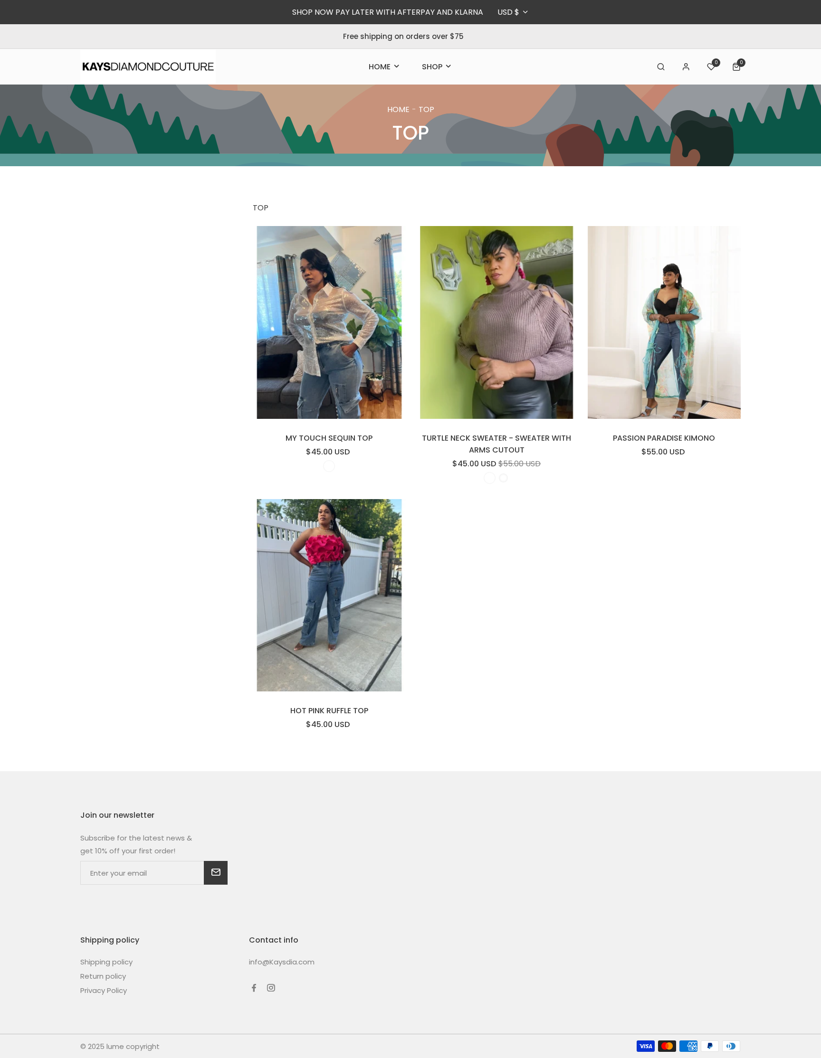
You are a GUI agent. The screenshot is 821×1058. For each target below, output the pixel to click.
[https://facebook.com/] (254, 987)
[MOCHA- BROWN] (489, 477)
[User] (686, 67)
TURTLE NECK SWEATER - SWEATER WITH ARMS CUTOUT (496, 444)
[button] (661, 67)
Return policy (103, 976)
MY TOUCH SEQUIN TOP (329, 438)
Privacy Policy (103, 990)
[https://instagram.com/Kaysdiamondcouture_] (271, 987)
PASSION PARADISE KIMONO (664, 438)
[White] (329, 466)
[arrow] (216, 873)
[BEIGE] (503, 477)
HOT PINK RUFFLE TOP (329, 710)
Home (398, 109)
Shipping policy (106, 962)
